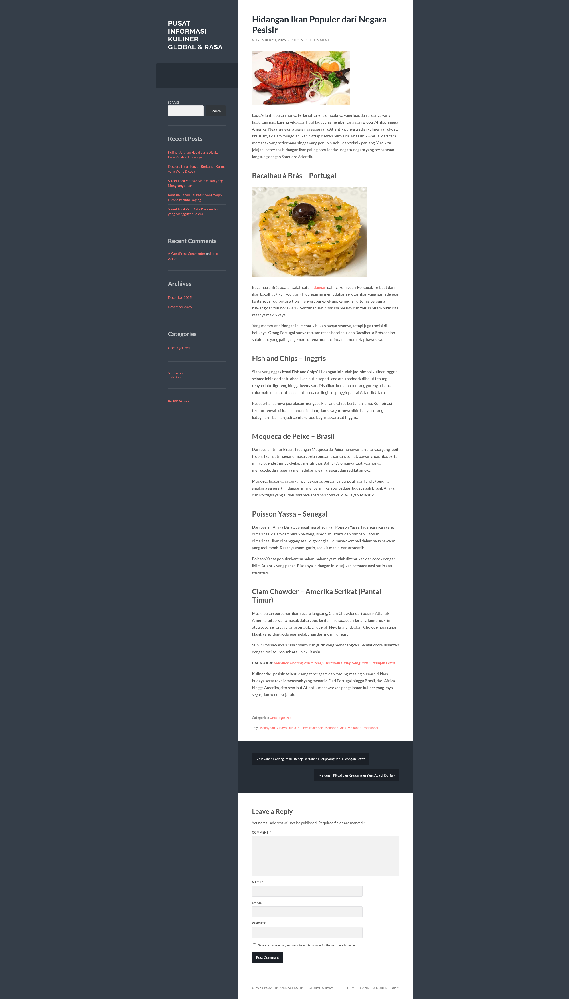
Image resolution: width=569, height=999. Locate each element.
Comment (261, 832)
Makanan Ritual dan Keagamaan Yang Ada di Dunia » (357, 775)
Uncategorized (179, 348)
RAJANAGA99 (179, 401)
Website (259, 923)
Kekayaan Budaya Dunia (278, 728)
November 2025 (180, 307)
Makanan (316, 728)
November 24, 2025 (269, 40)
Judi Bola (174, 377)
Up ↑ (395, 987)
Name (258, 882)
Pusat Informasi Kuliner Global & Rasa (195, 35)
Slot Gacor (175, 373)
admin (297, 40)
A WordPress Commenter (186, 254)
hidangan (318, 287)
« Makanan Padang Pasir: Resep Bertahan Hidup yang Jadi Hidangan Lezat (310, 759)
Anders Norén (374, 987)
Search (174, 102)
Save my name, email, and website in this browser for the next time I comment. (308, 945)
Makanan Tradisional (362, 728)
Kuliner (302, 728)
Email (258, 902)
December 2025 (180, 297)
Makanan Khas (335, 728)
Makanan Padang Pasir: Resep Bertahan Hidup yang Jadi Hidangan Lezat (334, 662)
